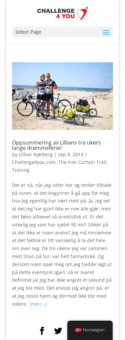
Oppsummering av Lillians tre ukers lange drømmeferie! (56, 145)
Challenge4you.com (34, 162)
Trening (20, 170)
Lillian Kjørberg (36, 154)
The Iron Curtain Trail (82, 162)
